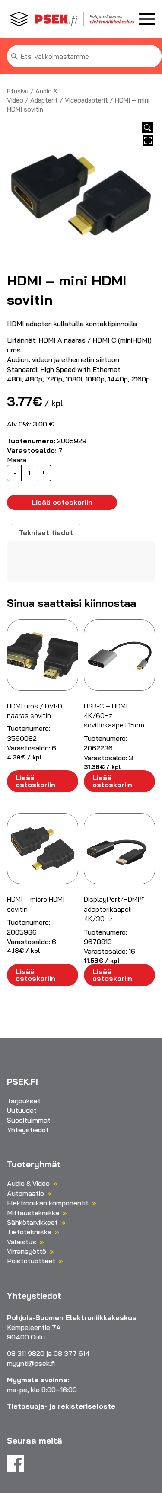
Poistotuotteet (31, 1260)
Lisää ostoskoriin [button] (35, 781)
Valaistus (21, 1241)
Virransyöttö (26, 1251)
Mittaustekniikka (33, 1212)
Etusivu (18, 91)
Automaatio (25, 1193)
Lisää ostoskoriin (62, 502)
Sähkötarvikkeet (32, 1222)
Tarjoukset (24, 1100)
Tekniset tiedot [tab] (46, 532)
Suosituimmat (29, 1120)
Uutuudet (22, 1110)
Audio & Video (28, 1183)
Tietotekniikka (29, 1231)
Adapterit (44, 100)
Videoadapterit (86, 100)
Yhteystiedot (28, 1129)
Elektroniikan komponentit (48, 1202)
